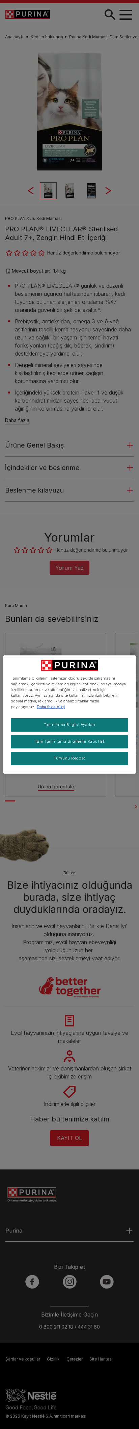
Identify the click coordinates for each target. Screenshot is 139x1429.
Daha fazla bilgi (51, 706)
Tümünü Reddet (69, 758)
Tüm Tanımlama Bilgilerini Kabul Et (69, 741)
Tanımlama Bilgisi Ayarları (69, 724)
